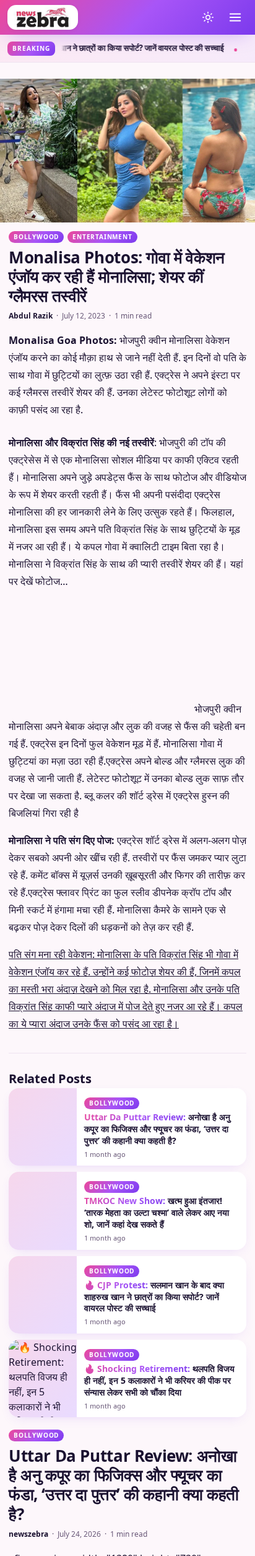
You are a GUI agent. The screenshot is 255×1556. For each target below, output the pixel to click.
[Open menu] (235, 17)
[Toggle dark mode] (208, 17)
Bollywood (36, 236)
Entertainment (102, 236)
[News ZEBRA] (99, 17)
